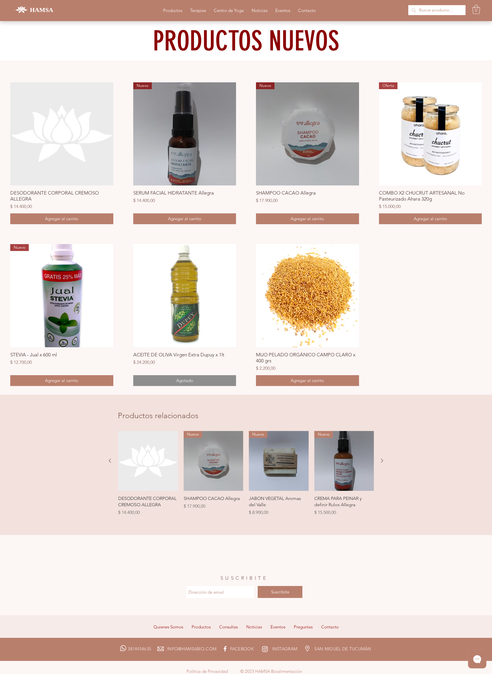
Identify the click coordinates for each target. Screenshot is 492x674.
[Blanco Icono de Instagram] (265, 649)
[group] (246, 477)
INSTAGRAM (284, 648)
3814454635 (147, 648)
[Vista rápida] (61, 133)
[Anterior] (109, 460)
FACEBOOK (242, 648)
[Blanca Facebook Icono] (225, 648)
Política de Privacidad (207, 671)
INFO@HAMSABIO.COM (198, 648)
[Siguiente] (382, 460)
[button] (476, 9)
